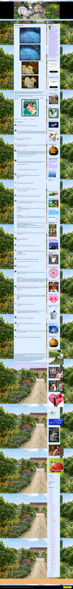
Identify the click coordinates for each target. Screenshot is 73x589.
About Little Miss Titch (29, 19)
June (51, 513)
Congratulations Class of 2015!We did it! (53, 554)
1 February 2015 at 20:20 (29, 182)
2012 (51, 575)
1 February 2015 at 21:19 (31, 200)
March (52, 517)
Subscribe (53, 87)
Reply (18, 134)
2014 (51, 572)
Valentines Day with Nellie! (52, 536)
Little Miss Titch (55, 26)
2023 (51, 493)
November (52, 506)
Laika (18, 124)
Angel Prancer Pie (20, 265)
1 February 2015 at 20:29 (26, 187)
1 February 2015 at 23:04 (28, 221)
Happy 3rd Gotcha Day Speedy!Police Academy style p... (53, 564)
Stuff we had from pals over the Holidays (53, 547)
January (52, 571)
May (51, 514)
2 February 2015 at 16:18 (30, 285)
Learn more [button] (32, 587)
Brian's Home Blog (20, 244)
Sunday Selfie (52, 526)
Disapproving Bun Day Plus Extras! (53, 560)
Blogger (38, 582)
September (52, 509)
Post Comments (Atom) (32, 368)
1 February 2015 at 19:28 (25, 143)
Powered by (51, 90)
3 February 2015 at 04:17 (27, 329)
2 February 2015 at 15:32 (26, 277)
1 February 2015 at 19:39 (32, 150)
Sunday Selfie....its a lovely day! (52, 550)
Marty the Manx (20, 322)
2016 (51, 502)
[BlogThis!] (31, 119)
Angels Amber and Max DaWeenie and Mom (25, 258)
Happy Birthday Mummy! (52, 544)
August (52, 510)
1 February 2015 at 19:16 (25, 137)
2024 (51, 491)
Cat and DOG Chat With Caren (22, 336)
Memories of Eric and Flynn (22, 200)
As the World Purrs (20, 182)
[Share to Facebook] (33, 119)
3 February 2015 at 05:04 (33, 336)
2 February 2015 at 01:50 (38, 258)
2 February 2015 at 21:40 (27, 316)
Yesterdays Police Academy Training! (53, 557)
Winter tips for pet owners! (53, 533)
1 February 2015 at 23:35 (26, 231)
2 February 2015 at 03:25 (29, 265)
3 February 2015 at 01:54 (28, 322)
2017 (51, 501)
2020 (51, 497)
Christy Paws (19, 329)
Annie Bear (19, 187)
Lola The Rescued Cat (21, 285)
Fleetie (18, 160)
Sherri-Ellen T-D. (20, 221)
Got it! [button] (67, 587)
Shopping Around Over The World (53, 520)
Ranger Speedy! (53, 552)
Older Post (43, 365)
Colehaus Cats (19, 316)
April (51, 516)
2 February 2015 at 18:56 (25, 309)
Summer (18, 168)
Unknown (18, 137)
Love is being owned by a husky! (34, 312)
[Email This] (30, 119)
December (52, 505)
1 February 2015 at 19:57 (25, 168)
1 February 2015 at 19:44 (24, 160)
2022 (51, 494)
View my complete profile (53, 57)
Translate (56, 478)
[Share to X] (32, 119)
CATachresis (19, 231)
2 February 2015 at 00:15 (29, 244)
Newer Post (17, 365)
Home (16, 19)
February (52, 518)
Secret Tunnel (21, 19)
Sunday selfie (52, 534)
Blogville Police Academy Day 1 (53, 567)
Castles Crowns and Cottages (22, 150)
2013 (51, 574)
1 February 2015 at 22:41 (26, 215)
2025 (51, 490)
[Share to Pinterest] (33, 119)
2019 (51, 498)
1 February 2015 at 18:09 (24, 124)
